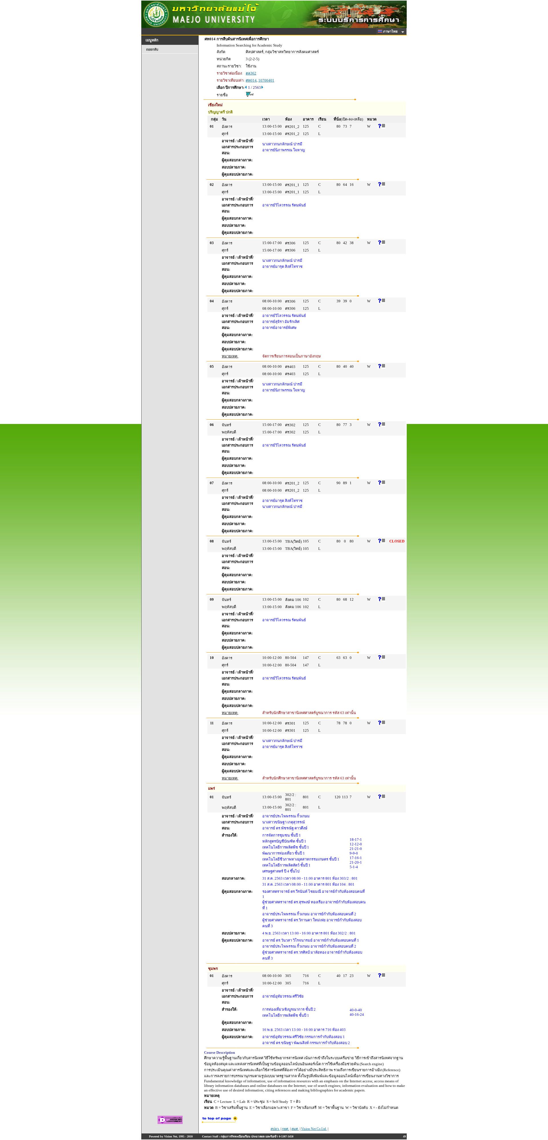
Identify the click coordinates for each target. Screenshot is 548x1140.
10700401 (266, 80)
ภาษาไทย (390, 31)
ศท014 (251, 80)
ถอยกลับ (152, 49)
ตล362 (251, 73)
